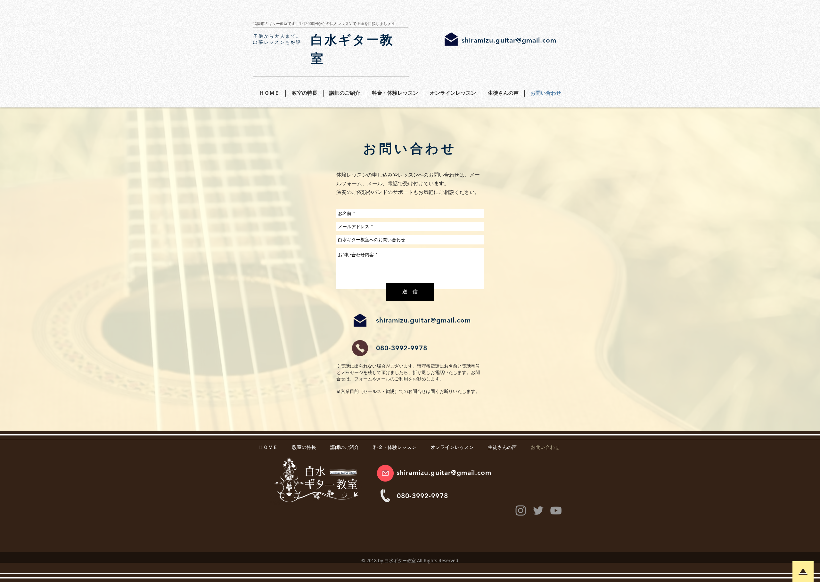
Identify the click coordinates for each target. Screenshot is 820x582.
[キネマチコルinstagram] (521, 510)
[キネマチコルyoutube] (556, 510)
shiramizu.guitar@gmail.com (509, 40)
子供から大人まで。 (277, 36)
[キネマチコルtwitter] (538, 510)
